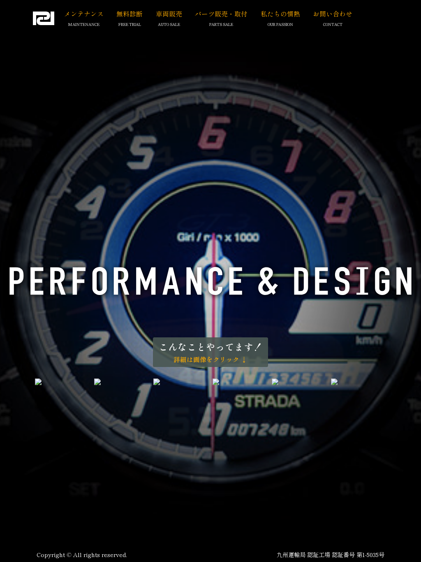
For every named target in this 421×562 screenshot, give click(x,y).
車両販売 (169, 14)
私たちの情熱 (280, 14)
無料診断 (129, 14)
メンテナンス (84, 14)
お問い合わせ (332, 14)
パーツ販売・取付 (221, 14)
